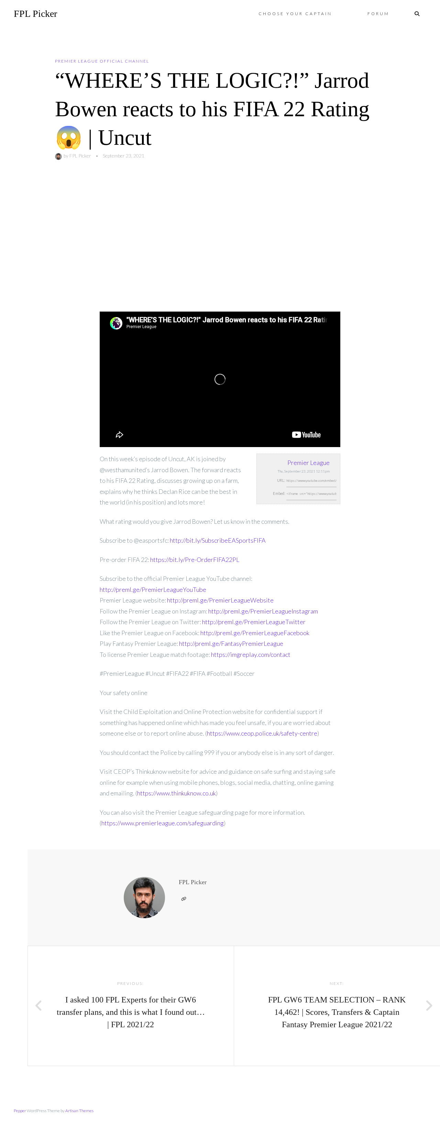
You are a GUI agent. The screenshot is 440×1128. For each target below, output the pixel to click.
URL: (281, 480)
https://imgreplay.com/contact (250, 654)
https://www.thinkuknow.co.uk (176, 793)
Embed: (279, 493)
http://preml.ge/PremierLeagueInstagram (263, 611)
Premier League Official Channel (102, 61)
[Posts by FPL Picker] (59, 156)
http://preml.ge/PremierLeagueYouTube (153, 589)
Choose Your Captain (295, 13)
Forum (378, 13)
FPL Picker (35, 13)
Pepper (20, 1110)
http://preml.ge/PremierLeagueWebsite (220, 600)
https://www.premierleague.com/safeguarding (162, 823)
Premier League (308, 462)
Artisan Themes (79, 1110)
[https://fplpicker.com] (183, 899)
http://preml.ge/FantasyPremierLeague (231, 643)
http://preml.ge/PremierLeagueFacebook (254, 633)
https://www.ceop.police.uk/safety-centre (262, 733)
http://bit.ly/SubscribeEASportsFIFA (218, 540)
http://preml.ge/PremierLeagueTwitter (254, 622)
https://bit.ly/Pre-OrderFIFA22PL (194, 559)
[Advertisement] (220, 236)
